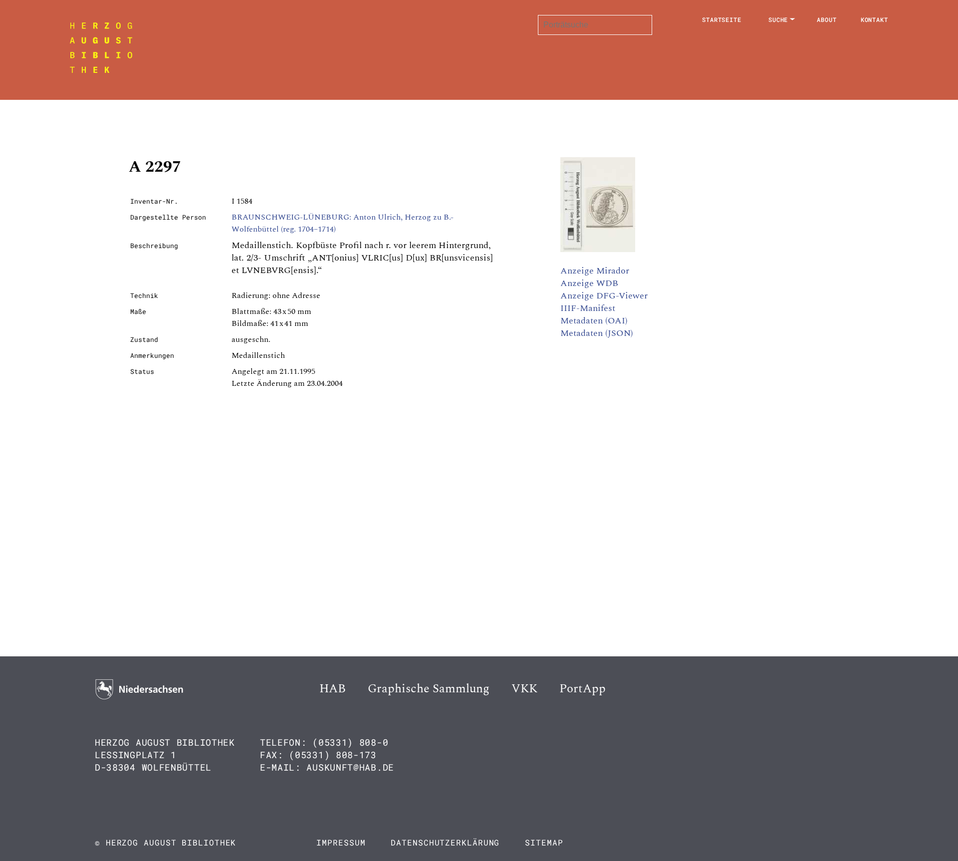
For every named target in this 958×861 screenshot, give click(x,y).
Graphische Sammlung (428, 689)
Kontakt (874, 19)
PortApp (582, 689)
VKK (524, 689)
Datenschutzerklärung (445, 842)
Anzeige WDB (589, 283)
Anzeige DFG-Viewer (604, 295)
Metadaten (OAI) (594, 320)
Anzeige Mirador (594, 271)
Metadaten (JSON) (596, 333)
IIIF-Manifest (587, 308)
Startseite (721, 19)
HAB (332, 689)
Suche (778, 19)
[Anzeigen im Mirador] (597, 250)
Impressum (340, 842)
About (827, 19)
